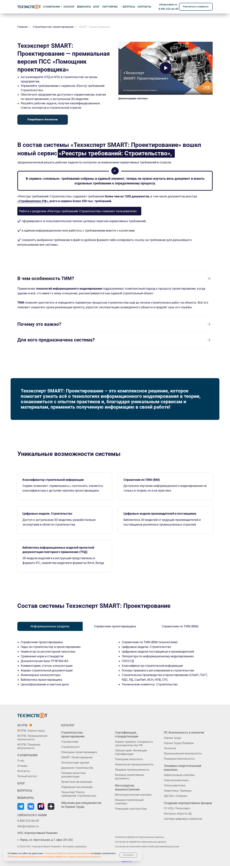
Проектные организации (76, 781)
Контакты (23, 771)
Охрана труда (172, 737)
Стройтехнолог (70, 747)
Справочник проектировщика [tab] (115, 626)
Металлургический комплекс (133, 794)
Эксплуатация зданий (75, 762)
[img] (29, 7)
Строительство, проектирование (53, 26)
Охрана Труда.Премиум (179, 743)
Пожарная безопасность (179, 758)
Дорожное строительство (77, 767)
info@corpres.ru (168, 4)
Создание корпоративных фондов (188, 803)
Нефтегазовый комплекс (179, 775)
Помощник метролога (129, 759)
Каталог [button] (69, 6)
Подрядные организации (76, 787)
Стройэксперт (70, 741)
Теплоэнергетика (175, 785)
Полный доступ (27, 776)
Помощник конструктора (131, 808)
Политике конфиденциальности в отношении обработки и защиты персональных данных (54, 856)
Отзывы (22, 765)
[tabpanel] (115, 671)
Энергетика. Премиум (177, 790)
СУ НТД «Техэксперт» (177, 808)
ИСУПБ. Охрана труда (31, 730)
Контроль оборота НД (178, 813)
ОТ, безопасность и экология (184, 732)
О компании (51, 6)
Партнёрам (110, 6)
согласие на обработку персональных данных (67, 853)
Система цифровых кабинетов (183, 818)
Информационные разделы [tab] (50, 626)
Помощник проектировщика (79, 752)
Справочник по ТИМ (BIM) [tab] (180, 626)
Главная (22, 26)
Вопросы (129, 6)
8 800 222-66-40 (168, 8)
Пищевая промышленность (132, 769)
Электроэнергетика (176, 780)
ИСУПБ (22, 725)
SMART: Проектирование (76, 757)
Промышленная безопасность (183, 753)
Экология (170, 748)
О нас (20, 760)
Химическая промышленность (134, 764)
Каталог (68, 725)
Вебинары (84, 6)
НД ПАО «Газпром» (176, 796)
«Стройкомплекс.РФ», (33, 201)
